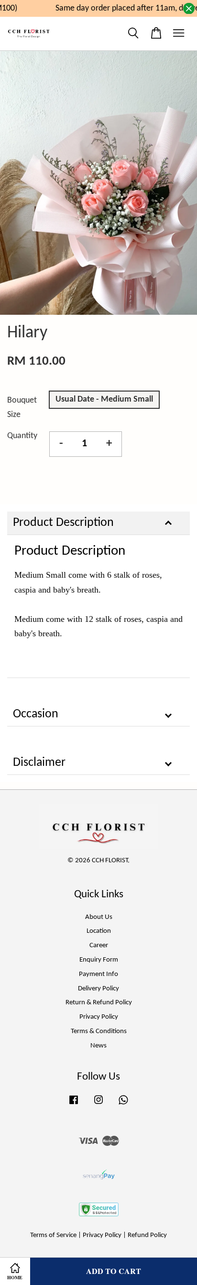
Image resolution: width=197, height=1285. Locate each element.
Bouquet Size (22, 408)
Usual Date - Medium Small (104, 399)
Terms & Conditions (99, 1031)
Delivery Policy (98, 988)
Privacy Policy (98, 1017)
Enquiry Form (98, 960)
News (98, 1045)
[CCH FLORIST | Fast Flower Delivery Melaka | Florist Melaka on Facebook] (73, 1104)
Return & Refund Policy (99, 1002)
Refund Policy (147, 1235)
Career (98, 945)
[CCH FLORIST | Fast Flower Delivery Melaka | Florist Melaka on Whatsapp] (123, 1104)
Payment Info (98, 974)
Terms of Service (53, 1235)
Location (99, 931)
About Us (98, 917)
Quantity (22, 435)
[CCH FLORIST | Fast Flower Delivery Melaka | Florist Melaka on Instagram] (98, 1104)
